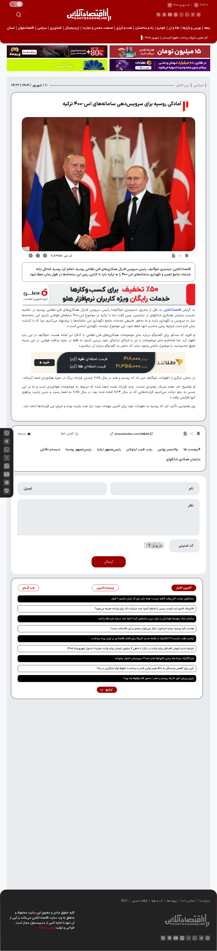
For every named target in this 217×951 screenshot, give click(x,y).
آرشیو (109, 689)
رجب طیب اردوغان (139, 449)
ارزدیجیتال (72, 28)
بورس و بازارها (191, 28)
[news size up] (30, 255)
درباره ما (204, 900)
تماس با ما (188, 900)
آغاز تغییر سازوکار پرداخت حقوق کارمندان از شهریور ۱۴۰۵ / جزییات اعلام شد (166, 38)
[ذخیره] (187, 255)
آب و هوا (157, 900)
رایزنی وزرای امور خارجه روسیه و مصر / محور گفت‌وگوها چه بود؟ (158, 678)
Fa (206, 5)
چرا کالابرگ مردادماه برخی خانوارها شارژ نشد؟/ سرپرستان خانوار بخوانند (154, 658)
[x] (6, 458)
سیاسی (42, 28)
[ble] (158, 14)
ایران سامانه (46, 927)
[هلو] (108, 294)
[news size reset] (37, 255)
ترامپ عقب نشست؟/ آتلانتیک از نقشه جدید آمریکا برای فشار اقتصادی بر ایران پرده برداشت (142, 638)
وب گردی (28, 587)
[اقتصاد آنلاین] (88, 14)
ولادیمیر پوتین (168, 449)
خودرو (161, 28)
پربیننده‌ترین (105, 587)
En (201, 5)
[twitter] (181, 14)
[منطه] (57, 51)
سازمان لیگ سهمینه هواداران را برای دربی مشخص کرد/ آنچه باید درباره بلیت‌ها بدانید (146, 619)
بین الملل (182, 85)
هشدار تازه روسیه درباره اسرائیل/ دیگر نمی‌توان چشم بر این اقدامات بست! (152, 629)
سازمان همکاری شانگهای (183, 459)
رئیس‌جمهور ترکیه (109, 449)
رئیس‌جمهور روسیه (78, 449)
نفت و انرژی (124, 28)
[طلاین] (160, 65)
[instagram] (175, 14)
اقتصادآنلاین (172, 309)
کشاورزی (56, 28)
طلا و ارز (173, 28)
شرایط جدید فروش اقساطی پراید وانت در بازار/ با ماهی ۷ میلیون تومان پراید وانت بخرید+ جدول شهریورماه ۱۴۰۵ (130, 648)
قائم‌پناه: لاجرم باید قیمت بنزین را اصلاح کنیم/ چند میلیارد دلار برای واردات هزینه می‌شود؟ (144, 609)
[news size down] (45, 255)
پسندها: (22, 434)
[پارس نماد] (57, 65)
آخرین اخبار (184, 587)
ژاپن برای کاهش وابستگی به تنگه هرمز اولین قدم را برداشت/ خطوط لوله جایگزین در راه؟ (145, 668)
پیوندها (172, 900)
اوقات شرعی (139, 900)
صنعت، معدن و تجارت (97, 28)
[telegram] (193, 14)
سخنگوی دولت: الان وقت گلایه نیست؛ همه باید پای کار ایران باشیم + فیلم (152, 599)
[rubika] (164, 14)
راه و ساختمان (144, 28)
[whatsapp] (187, 14)
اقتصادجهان (26, 28)
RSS (124, 900)
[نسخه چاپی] (173, 255)
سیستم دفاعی (50, 449)
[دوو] (160, 51)
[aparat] (198, 14)
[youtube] (170, 14)
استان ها (9, 28)
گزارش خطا (67, 433)
